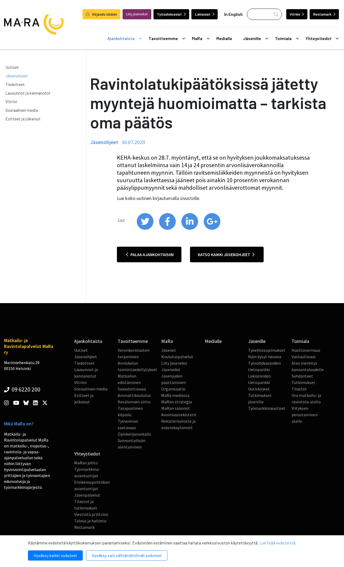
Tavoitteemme (163, 38)
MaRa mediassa (175, 395)
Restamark (322, 14)
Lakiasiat (202, 14)
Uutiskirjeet (259, 389)
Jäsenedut (170, 369)
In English (233, 14)
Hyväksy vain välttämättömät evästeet (127, 555)
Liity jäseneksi (174, 363)
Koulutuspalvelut (177, 356)
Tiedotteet (15, 84)
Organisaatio (173, 389)
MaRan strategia (176, 401)
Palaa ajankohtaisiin (152, 254)
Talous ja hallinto (90, 520)
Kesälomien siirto (134, 401)
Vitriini (295, 14)
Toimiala (283, 38)
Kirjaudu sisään (104, 14)
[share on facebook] (168, 228)
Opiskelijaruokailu (134, 434)
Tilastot (299, 389)
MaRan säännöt (175, 408)
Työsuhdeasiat (169, 14)
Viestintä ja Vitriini (91, 514)
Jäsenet (168, 350)
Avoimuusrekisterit (178, 414)
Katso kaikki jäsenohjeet (224, 254)
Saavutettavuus (132, 389)
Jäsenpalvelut (87, 495)
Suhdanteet (302, 376)
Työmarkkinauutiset (266, 408)
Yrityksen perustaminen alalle (305, 414)
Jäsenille (252, 38)
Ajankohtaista (121, 38)
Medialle (224, 38)
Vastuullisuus (304, 356)
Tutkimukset (303, 382)
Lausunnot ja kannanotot (28, 92)
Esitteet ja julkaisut (23, 118)
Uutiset (12, 67)
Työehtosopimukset (266, 350)
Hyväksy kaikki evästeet (55, 555)
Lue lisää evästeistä (277, 542)
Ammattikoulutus (134, 395)
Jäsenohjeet (16, 75)
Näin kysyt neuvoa (264, 356)
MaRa (197, 38)
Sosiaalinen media (21, 110)
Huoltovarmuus (306, 350)
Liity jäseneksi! (137, 14)
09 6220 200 (25, 389)
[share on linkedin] (190, 228)
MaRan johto (86, 462)
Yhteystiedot (318, 38)
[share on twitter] (145, 228)
